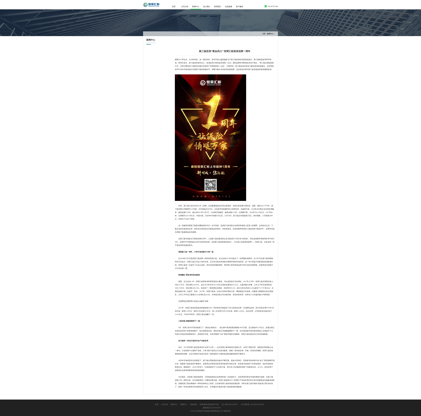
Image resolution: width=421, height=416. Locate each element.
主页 (263, 34)
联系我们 (217, 6)
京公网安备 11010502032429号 (252, 404)
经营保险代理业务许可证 (209, 404)
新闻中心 (195, 6)
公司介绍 (184, 6)
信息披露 (228, 6)
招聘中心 (183, 404)
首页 (174, 6)
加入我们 (206, 6)
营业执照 (193, 404)
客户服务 (239, 6)
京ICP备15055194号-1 (230, 404)
